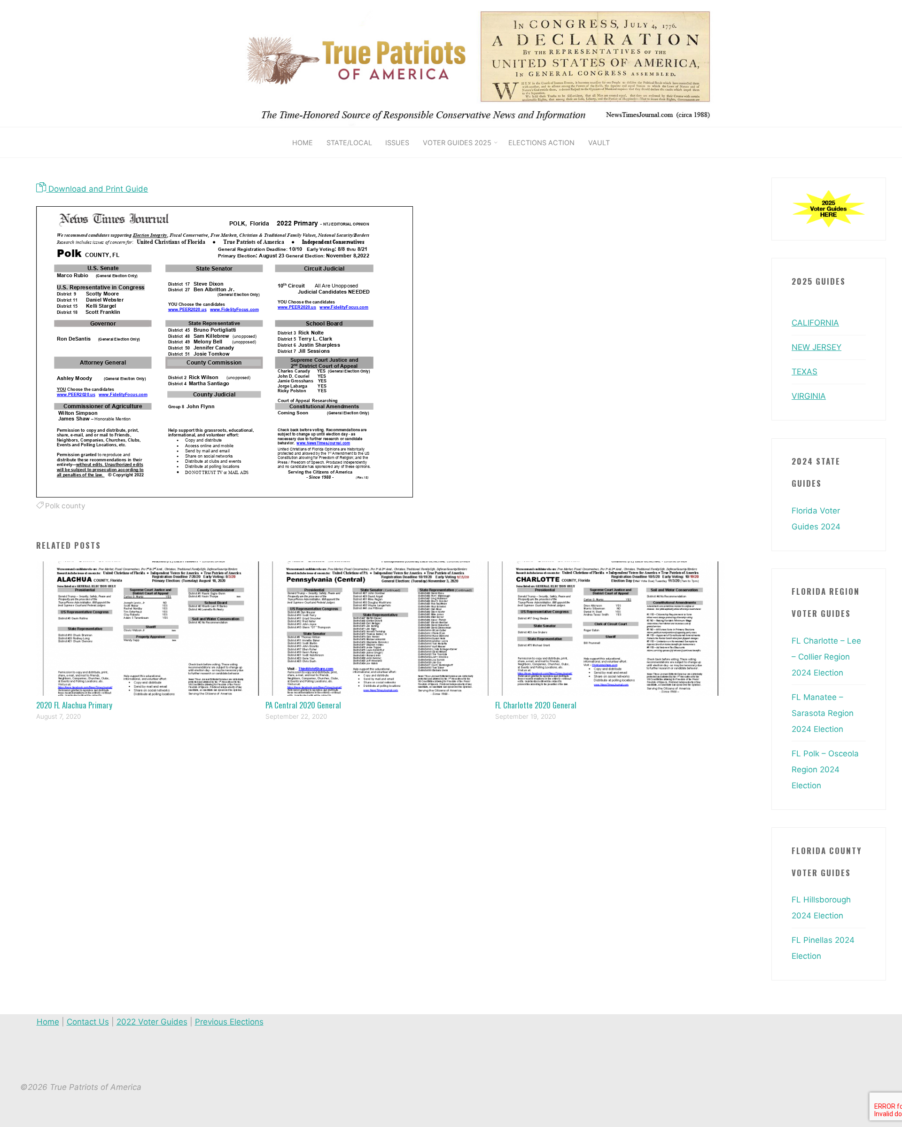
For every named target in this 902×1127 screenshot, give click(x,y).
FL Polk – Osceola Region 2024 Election (825, 769)
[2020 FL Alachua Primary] (151, 628)
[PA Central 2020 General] (380, 628)
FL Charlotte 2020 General (535, 705)
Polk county (65, 505)
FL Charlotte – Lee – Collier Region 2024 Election (826, 656)
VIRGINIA (809, 396)
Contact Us (88, 1021)
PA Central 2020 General (303, 705)
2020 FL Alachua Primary (74, 705)
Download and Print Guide (97, 189)
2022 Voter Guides (152, 1021)
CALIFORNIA (815, 322)
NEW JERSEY (816, 347)
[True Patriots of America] (492, 63)
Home (48, 1021)
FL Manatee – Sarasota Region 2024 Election (823, 713)
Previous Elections (229, 1021)
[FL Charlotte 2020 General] (610, 628)
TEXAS (804, 371)
